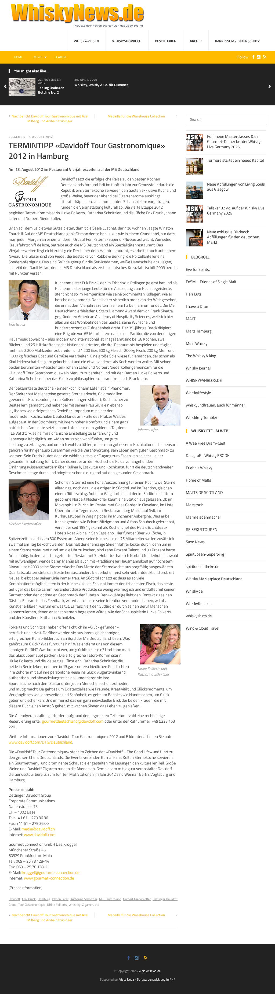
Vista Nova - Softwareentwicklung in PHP (147, 979)
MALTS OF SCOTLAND (204, 492)
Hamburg (44, 898)
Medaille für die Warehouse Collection (136, 116)
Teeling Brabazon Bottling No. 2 (51, 90)
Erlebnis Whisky (199, 468)
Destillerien (165, 41)
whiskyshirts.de (199, 616)
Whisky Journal (198, 368)
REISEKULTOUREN (201, 529)
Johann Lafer (60, 898)
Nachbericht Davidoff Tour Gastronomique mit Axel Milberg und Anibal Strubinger (50, 118)
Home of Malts (198, 480)
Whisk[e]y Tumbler (201, 417)
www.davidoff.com (40, 835)
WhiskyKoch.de (199, 603)
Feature (61, 57)
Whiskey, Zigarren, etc (84, 904)
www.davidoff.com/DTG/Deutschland (40, 742)
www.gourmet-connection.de (49, 878)
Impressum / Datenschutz (237, 41)
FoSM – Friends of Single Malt (211, 282)
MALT (191, 319)
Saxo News (195, 542)
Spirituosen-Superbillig (205, 554)
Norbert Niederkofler (137, 898)
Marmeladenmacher (203, 517)
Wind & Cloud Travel (202, 628)
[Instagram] (257, 57)
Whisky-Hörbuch (127, 41)
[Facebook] (252, 57)
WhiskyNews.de (150, 970)
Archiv (196, 41)
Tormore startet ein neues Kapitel (235, 160)
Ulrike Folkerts (57, 904)
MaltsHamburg (199, 331)
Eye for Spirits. (198, 269)
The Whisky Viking (201, 356)
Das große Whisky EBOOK (208, 455)
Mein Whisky (196, 343)
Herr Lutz (193, 294)
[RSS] (263, 57)
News (38, 57)
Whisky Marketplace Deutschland (214, 579)
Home (18, 57)
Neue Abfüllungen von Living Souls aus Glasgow (236, 187)
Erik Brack (29, 898)
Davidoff (14, 898)
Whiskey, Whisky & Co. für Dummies (101, 84)
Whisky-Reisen (86, 41)
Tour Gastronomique (31, 904)
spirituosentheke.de (202, 566)
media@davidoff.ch (38, 829)
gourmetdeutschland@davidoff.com (73, 721)
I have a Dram (197, 306)
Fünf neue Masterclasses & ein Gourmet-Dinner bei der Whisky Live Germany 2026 (233, 141)
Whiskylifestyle (198, 393)
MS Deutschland (110, 898)
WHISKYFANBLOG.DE (204, 380)
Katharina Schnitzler (83, 898)
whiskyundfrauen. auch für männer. (215, 405)
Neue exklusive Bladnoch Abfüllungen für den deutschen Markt (233, 237)
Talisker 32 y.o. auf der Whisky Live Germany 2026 (236, 210)
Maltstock (194, 505)
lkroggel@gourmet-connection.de (50, 872)
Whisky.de (194, 591)
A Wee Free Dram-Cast (205, 443)
